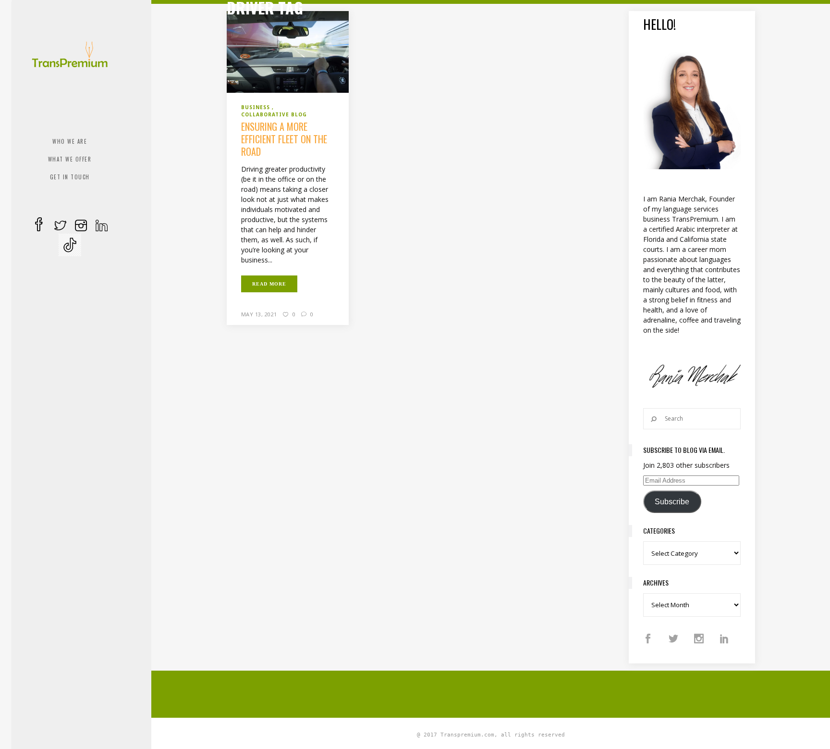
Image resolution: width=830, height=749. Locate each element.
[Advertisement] (491, 692)
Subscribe (672, 502)
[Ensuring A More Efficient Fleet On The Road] (288, 51)
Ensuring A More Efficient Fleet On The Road (284, 139)
